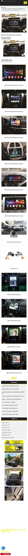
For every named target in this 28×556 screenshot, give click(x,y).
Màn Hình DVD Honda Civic (14, 294)
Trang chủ (3, 7)
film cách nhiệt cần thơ (11, 546)
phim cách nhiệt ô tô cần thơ (7, 549)
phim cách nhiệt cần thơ (8, 547)
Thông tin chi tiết (6, 38)
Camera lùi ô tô (14, 268)
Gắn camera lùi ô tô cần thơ (14, 242)
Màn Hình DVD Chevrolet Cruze (14, 373)
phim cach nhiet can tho (20, 547)
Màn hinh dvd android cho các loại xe (14, 85)
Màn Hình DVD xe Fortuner (14, 346)
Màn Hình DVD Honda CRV (14, 320)
